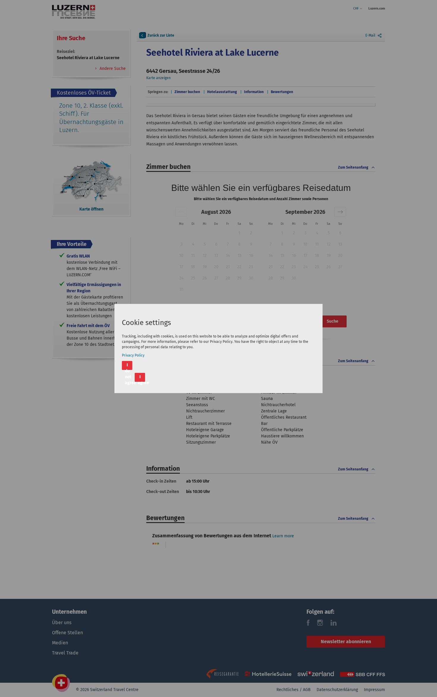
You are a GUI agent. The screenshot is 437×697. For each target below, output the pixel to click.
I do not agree (128, 366)
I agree (141, 378)
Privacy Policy (133, 355)
